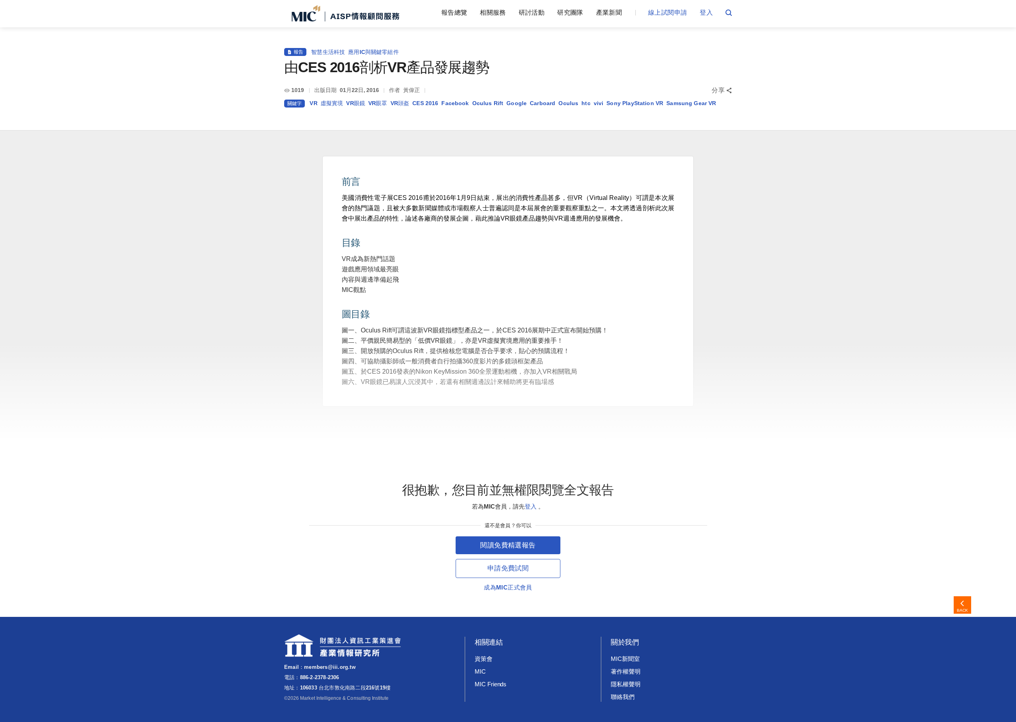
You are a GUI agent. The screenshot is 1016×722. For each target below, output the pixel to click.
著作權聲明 (626, 671)
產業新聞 (609, 12)
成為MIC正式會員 (508, 587)
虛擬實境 (332, 103)
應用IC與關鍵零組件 (373, 52)
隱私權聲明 (626, 684)
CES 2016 (425, 103)
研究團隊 (570, 12)
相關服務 (493, 12)
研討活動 (532, 12)
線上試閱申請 (667, 12)
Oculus (568, 103)
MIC (480, 671)
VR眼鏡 (355, 103)
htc (585, 103)
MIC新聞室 (625, 658)
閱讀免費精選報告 (507, 545)
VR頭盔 (400, 103)
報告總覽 (454, 12)
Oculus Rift (488, 103)
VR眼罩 (377, 103)
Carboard (542, 103)
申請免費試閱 (508, 568)
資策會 (484, 658)
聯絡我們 (623, 696)
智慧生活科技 (328, 52)
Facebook (455, 103)
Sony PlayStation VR (634, 103)
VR (313, 103)
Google (516, 103)
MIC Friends (490, 684)
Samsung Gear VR (691, 103)
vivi (599, 103)
